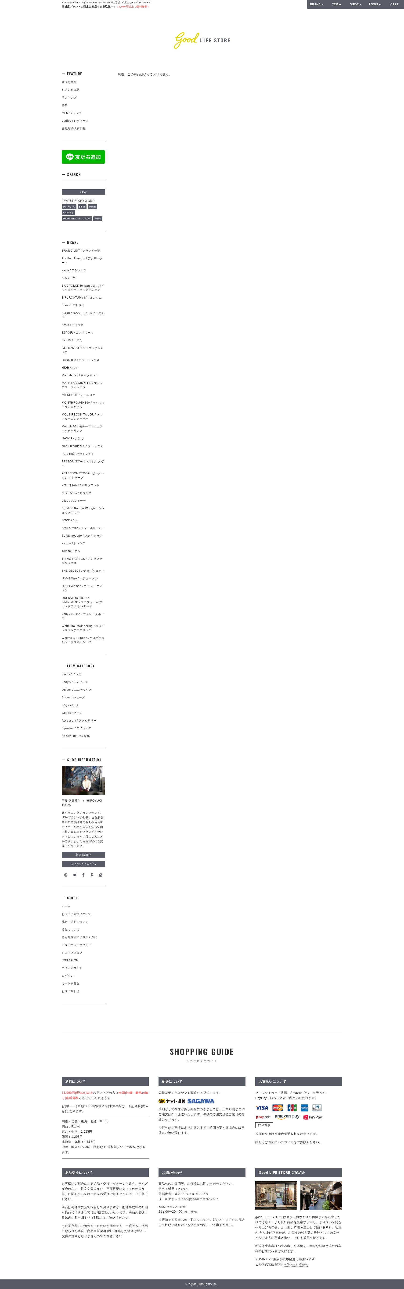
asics (82, 206)
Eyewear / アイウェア (76, 728)
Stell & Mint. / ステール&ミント (83, 528)
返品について (70, 929)
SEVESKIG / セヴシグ (76, 493)
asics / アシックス (74, 270)
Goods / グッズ (72, 713)
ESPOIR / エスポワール (78, 332)
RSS (65, 960)
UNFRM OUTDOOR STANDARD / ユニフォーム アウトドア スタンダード (82, 602)
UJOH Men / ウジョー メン (80, 578)
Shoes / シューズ (73, 697)
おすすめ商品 (70, 90)
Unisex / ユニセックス (77, 689)
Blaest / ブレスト (73, 305)
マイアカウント (72, 968)
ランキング (69, 97)
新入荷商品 (69, 82)
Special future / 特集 (76, 736)
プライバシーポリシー (76, 945)
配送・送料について (75, 921)
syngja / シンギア (73, 543)
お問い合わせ (70, 991)
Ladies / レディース (75, 120)
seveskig (68, 212)
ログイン (68, 975)
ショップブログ (72, 952)
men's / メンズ (71, 674)
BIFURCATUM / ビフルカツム (82, 297)
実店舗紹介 (83, 855)
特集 (65, 105)
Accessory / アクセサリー (79, 720)
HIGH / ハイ (70, 367)
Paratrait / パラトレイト (78, 453)
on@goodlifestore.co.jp (201, 1199)
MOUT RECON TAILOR (77, 218)
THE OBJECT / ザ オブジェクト (83, 570)
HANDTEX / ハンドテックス (81, 360)
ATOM (74, 960)
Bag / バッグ (70, 705)
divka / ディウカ (73, 325)
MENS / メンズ (72, 113)
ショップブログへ (83, 864)
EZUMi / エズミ (74, 340)
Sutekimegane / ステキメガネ (82, 535)
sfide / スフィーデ (74, 500)
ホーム (66, 906)
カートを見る (70, 983)
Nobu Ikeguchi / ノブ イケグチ (82, 446)
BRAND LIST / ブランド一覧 (81, 250)
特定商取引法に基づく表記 (79, 937)
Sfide (98, 218)
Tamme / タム (71, 551)
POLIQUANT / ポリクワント (81, 485)
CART (394, 4)
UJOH (92, 206)
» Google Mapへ (296, 1264)
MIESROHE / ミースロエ (78, 395)
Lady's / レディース (75, 682)
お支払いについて (281, 1142)
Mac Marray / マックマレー (80, 375)
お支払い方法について (76, 914)
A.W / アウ (69, 278)
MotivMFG (69, 206)
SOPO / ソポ (70, 520)
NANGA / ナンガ (73, 438)
